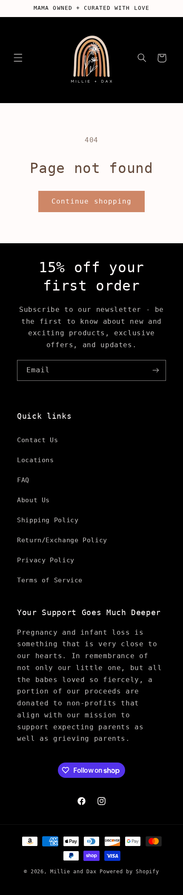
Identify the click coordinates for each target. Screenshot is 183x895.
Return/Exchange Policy (62, 540)
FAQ (23, 479)
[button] (18, 58)
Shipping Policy (47, 520)
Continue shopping (91, 201)
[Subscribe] (156, 370)
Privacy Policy (45, 560)
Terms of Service (50, 580)
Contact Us (37, 439)
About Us (33, 500)
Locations (35, 459)
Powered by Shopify (129, 872)
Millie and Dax (73, 872)
